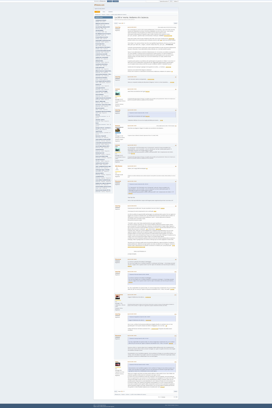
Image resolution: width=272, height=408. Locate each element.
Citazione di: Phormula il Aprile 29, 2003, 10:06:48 (139, 274)
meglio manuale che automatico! (103, 98)
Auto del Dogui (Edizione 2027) (103, 27)
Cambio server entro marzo (102, 163)
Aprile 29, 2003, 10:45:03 (132, 313)
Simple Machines (103, 405)
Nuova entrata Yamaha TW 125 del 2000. (104, 190)
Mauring (98, 115)
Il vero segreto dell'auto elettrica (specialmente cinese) (104, 81)
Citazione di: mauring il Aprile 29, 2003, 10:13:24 (139, 338)
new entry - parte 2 (100, 119)
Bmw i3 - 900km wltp (100, 101)
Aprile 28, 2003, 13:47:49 (132, 76)
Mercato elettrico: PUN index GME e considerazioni (104, 47)
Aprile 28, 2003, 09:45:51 (132, 27)
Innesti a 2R (98, 84)
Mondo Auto (98, 28)
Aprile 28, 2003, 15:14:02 (132, 89)
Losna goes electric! (100, 87)
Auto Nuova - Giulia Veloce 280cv (103, 104)
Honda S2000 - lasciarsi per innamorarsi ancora (104, 40)
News (97, 45)
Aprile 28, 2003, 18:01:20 (132, 145)
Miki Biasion (118, 166)
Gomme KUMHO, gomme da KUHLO (104, 186)
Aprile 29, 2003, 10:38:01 (132, 294)
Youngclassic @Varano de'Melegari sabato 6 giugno (104, 111)
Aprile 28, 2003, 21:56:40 (132, 181)
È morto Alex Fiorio (100, 44)
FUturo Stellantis (100, 94)
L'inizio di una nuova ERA (101, 54)
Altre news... (98, 161)
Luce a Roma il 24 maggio (101, 91)
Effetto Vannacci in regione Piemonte (104, 71)
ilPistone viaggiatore (99, 132)
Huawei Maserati (100, 149)
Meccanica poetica (100, 108)
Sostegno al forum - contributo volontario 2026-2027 (104, 127)
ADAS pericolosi (99, 60)
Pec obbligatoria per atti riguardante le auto (104, 33)
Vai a (159, 397)
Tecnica (97, 82)
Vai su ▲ (176, 405)
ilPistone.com (99, 5)
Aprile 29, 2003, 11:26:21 (132, 361)
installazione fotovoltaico (102, 64)
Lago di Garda (99, 131)
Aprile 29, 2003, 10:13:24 (132, 271)
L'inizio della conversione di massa (104, 142)
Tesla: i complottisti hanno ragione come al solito (104, 166)
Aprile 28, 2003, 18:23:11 (132, 166)
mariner (117, 89)
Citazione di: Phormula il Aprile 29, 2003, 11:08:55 (139, 364)
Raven (97, 123)
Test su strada (98, 31)
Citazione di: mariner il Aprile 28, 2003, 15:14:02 (139, 112)
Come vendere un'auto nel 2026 (103, 139)
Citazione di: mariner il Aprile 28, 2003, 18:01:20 (139, 184)
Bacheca (97, 129)
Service (97, 79)
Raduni (97, 112)
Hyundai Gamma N (100, 159)
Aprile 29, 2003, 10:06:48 (132, 259)
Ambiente (97, 21)
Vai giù (115, 23)
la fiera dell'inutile (100, 67)
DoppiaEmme (119, 294)
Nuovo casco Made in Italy (102, 156)
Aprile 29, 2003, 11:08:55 (132, 335)
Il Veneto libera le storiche (102, 37)
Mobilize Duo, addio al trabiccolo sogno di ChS (104, 183)
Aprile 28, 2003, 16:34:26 (132, 109)
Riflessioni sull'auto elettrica (102, 23)
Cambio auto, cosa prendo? (102, 57)
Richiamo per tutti (100, 153)
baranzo (117, 125)
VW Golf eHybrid (99, 30)
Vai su (115, 391)
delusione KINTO (100, 173)
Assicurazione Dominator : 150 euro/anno (104, 74)
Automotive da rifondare (101, 77)
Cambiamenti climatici (101, 20)
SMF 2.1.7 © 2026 (97, 405)
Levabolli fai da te (100, 176)
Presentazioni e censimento (101, 116)
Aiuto (166, 405)
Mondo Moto (98, 75)
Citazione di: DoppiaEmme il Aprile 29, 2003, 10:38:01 (140, 316)
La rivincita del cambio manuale (103, 50)
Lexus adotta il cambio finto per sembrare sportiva (104, 180)
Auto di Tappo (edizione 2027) (102, 146)
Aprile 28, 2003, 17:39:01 (132, 125)
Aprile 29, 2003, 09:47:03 (132, 205)
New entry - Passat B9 (101, 136)
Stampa (175, 23)
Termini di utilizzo (171, 405)
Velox (116, 361)
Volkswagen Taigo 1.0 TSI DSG (102, 169)
